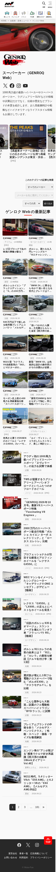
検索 (44, 7)
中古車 (32, 16)
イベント (23, 16)
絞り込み (48, 203)
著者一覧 (23, 853)
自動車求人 (49, 16)
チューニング (15, 16)
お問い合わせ (10, 857)
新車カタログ (40, 16)
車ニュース (7, 16)
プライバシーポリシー (41, 857)
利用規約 (23, 857)
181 (37, 807)
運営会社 (12, 853)
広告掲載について (39, 853)
